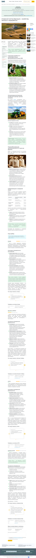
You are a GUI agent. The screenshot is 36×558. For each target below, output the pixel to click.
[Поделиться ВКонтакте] (27, 29)
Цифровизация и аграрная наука (4, 60)
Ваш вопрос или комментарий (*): (12, 532)
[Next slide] (24, 297)
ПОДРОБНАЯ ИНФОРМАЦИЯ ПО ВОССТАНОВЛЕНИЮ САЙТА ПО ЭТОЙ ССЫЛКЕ (18, 552)
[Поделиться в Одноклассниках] (29, 29)
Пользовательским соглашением (17, 537)
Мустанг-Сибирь (4, 64)
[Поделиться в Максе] (32, 29)
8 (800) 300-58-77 (17, 444)
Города (13, 1)
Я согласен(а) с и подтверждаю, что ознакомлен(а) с (17, 537)
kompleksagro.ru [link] (17, 447)
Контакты (20, 1)
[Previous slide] (9, 297)
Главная (10, 1)
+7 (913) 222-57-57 (22, 444)
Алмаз (3, 63)
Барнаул (15, 99)
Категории (16, 1)
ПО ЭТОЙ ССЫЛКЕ (29, 15)
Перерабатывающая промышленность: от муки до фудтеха (4, 56)
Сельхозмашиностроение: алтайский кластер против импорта (5, 53)
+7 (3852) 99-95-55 (17, 520)
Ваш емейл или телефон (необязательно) (18, 529)
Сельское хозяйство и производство (32, 24)
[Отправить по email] (27, 30)
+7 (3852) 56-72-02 (17, 375)
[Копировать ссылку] (29, 30)
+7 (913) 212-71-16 (22, 375)
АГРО (3, 65)
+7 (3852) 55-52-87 (22, 520)
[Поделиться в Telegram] (30, 29)
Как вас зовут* (10, 529)
